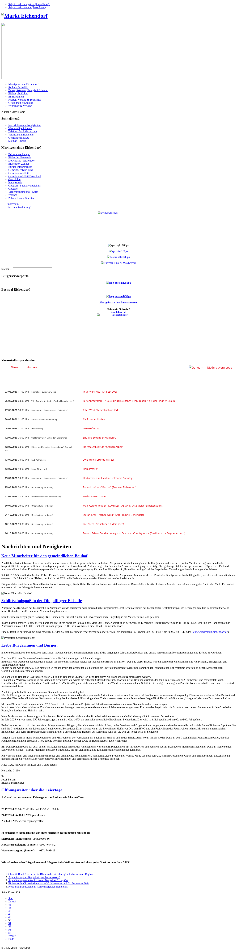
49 (9, 917)
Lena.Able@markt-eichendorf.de (210, 631)
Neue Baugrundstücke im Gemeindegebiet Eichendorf (38, 886)
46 (9, 907)
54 (9, 932)
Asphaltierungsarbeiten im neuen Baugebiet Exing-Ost (38, 880)
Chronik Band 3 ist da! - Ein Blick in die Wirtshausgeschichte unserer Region (50, 874)
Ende (11, 938)
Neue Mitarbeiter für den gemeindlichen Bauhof (44, 556)
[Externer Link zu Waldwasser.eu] (118, 262)
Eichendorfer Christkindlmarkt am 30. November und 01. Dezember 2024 (48, 883)
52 (9, 926)
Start (10, 898)
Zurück (12, 901)
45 (9, 904)
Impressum (13, 203)
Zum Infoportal (118, 312)
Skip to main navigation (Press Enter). (29, 4)
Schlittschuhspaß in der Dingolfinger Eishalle (41, 600)
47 (9, 910)
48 (9, 913)
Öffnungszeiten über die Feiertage (31, 790)
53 (9, 929)
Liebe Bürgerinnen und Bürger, (29, 645)
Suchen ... (6, 269)
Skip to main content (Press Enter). (27, 7)
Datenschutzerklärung (19, 207)
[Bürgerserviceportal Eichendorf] (118, 282)
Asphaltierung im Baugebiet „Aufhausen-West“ (34, 877)
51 (9, 923)
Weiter (11, 935)
